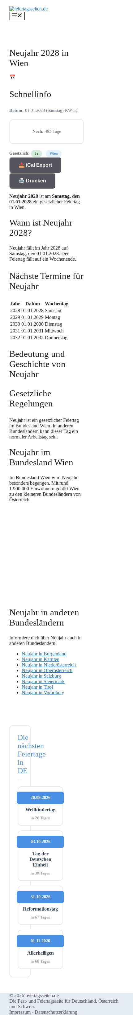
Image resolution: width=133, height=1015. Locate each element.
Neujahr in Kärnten (40, 659)
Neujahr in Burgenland (44, 653)
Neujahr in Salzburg (41, 676)
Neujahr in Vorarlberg (43, 692)
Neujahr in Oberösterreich (47, 670)
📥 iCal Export (35, 165)
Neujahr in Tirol (37, 687)
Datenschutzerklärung (56, 1012)
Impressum (20, 1012)
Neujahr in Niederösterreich (49, 664)
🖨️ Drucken (32, 180)
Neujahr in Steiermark (43, 681)
